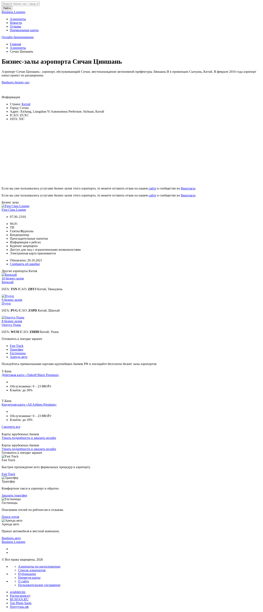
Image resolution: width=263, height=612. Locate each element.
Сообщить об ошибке (25, 264)
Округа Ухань (11, 325)
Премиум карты (29, 577)
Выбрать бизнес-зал (15, 82)
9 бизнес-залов (12, 299)
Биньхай (8, 282)
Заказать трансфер (14, 495)
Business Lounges (13, 12)
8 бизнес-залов (12, 321)
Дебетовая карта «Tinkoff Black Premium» (30, 375)
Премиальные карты (24, 30)
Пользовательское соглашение (39, 585)
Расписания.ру (20, 595)
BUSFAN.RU (19, 599)
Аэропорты (18, 19)
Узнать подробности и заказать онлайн (29, 438)
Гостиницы (18, 353)
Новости (16, 22)
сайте (152, 188)
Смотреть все (11, 426)
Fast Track (16, 346)
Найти (7, 8)
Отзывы (15, 26)
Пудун (6, 303)
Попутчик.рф (19, 607)
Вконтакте (188, 188)
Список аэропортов (32, 570)
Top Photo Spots (20, 603)
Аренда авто (18, 357)
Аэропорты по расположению (39, 566)
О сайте (23, 581)
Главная (15, 44)
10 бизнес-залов (13, 278)
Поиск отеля (10, 516)
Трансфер (16, 349)
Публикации (27, 574)
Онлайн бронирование (18, 37)
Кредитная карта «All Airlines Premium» (29, 404)
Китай (26, 104)
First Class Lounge (14, 209)
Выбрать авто (11, 538)
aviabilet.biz (17, 592)
